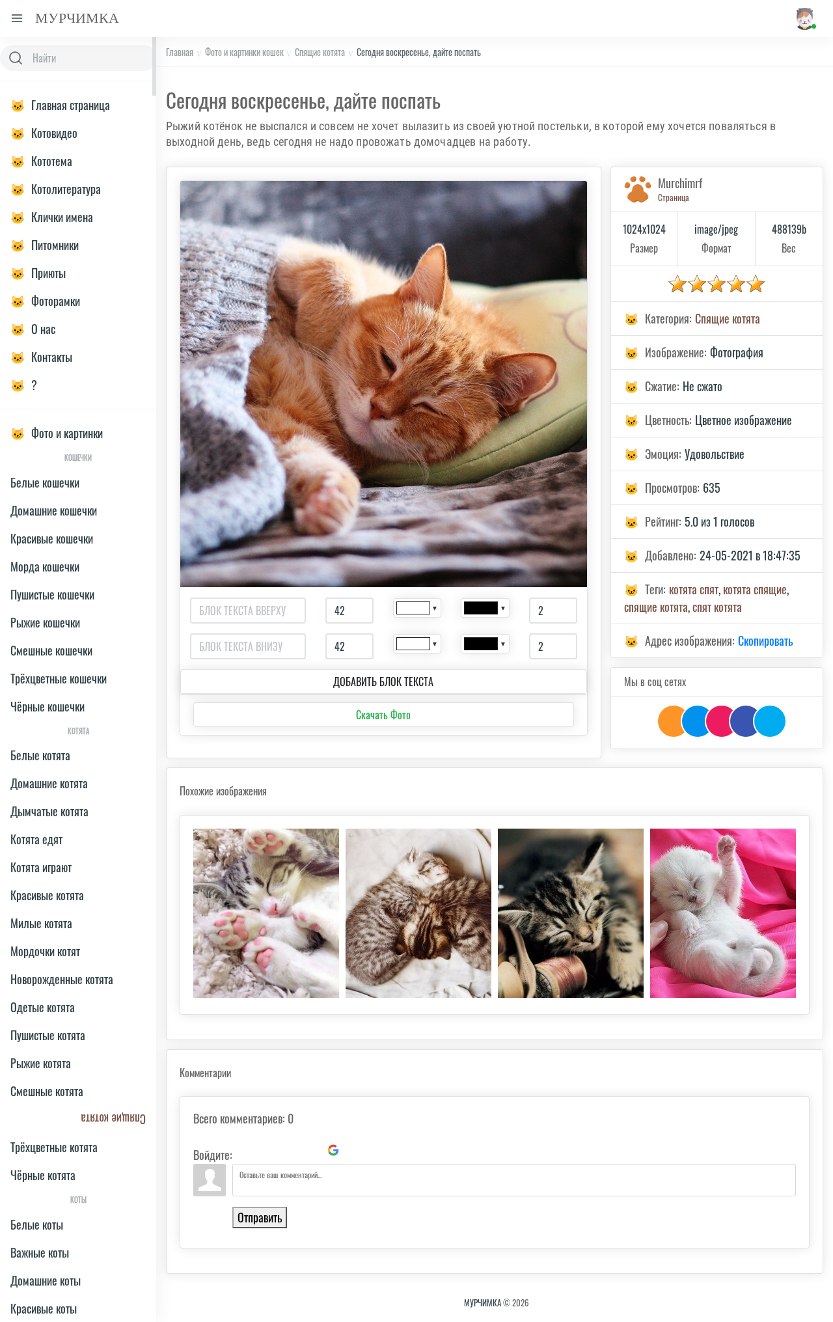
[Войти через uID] (244, 1150)
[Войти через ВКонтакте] (267, 1150)
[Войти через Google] (333, 1150)
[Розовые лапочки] (266, 913)
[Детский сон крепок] (723, 913)
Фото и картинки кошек (244, 52)
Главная (179, 52)
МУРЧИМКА (482, 1302)
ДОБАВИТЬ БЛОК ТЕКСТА (383, 681)
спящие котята (656, 606)
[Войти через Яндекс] (311, 1150)
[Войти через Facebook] (289, 1150)
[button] (804, 18)
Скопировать (765, 640)
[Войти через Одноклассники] (355, 1150)
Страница (673, 197)
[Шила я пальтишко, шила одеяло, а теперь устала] (571, 913)
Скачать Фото (383, 715)
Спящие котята (320, 52)
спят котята (717, 606)
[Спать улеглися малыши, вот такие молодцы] (418, 913)
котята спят (693, 589)
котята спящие (755, 589)
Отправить (260, 1217)
